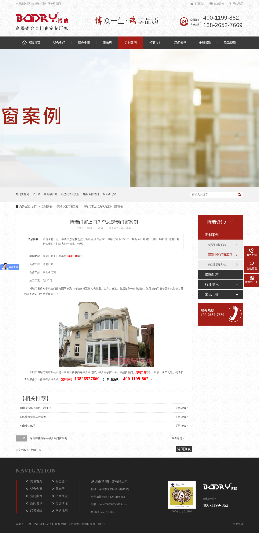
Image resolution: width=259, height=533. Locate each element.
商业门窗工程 (217, 264)
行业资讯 (212, 284)
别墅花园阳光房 (70, 194)
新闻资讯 (36, 503)
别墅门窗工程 (217, 245)
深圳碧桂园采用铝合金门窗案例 (48, 438)
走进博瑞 (62, 503)
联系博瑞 (36, 510)
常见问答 (212, 294)
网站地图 (238, 3)
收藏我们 (200, 3)
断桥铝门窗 (50, 194)
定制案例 (47, 206)
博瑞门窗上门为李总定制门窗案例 (103, 206)
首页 (34, 206)
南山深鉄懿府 (27, 425)
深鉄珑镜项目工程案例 (33, 416)
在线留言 (219, 3)
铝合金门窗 (109, 194)
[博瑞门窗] (42, 21)
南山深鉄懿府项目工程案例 (35, 408)
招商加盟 (62, 496)
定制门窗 (72, 256)
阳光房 (60, 488)
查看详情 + (178, 438)
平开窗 (36, 194)
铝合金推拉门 (91, 194)
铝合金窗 (36, 488)
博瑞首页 (36, 481)
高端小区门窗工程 (68, 206)
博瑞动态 (212, 275)
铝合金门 (62, 481)
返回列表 (184, 449)
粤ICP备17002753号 (40, 524)
